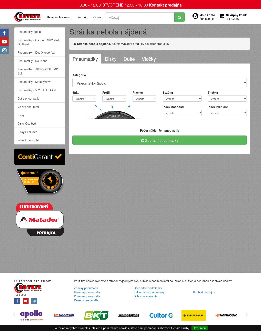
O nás (97, 17)
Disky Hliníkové (27, 132)
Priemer (138, 92)
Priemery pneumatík (87, 296)
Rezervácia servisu (59, 17)
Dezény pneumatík (86, 300)
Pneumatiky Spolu (29, 32)
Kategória (79, 75)
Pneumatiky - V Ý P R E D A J (37, 90)
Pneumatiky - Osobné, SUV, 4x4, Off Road (39, 42)
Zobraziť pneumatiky (161, 140)
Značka (213, 92)
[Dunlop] (193, 316)
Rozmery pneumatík (87, 292)
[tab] (85, 59)
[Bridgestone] (129, 316)
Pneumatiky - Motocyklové (34, 82)
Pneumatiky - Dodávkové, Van (37, 52)
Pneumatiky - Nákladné (33, 61)
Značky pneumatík (86, 288)
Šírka (75, 92)
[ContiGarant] (39, 156)
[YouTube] (4, 41)
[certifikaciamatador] (39, 219)
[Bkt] (96, 316)
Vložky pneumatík (29, 107)
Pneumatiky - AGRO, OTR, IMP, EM (38, 71)
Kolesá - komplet (28, 140)
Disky (21, 115)
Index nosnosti (173, 107)
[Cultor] (161, 316)
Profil (106, 92)
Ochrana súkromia (145, 296)
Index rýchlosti (218, 107)
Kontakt (82, 17)
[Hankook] (226, 316)
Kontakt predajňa (165, 5)
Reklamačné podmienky (149, 292)
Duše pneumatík (28, 98)
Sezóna (168, 92)
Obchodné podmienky (148, 288)
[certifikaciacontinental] (39, 182)
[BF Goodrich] (64, 316)
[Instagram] (4, 50)
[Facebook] (4, 33)
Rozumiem (200, 328)
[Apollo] (31, 316)
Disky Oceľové (27, 123)
